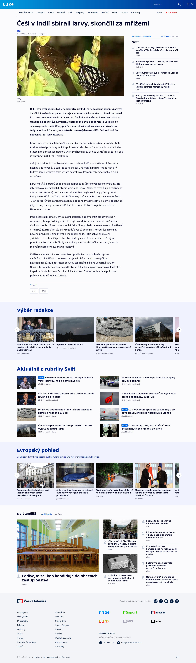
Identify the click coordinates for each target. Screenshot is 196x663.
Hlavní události (26, 12)
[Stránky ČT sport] (130, 612)
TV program (22, 612)
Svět (70, 12)
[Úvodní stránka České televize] (32, 601)
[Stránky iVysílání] (158, 612)
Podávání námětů (63, 638)
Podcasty (135, 12)
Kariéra (58, 633)
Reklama (59, 616)
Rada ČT (59, 629)
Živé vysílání (22, 616)
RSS (177, 657)
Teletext (21, 625)
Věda (114, 12)
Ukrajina (41, 12)
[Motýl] (70, 66)
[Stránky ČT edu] (156, 621)
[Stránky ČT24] (104, 612)
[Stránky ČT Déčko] (104, 621)
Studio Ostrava (62, 625)
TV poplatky (22, 620)
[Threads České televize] (177, 601)
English (37, 657)
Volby (51, 12)
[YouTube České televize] (166, 601)
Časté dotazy (61, 642)
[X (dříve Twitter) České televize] (171, 601)
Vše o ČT (21, 646)
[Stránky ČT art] (128, 621)
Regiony (80, 12)
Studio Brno (60, 620)
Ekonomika (93, 12)
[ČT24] (8, 4)
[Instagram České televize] (155, 601)
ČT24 (19, 31)
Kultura (124, 12)
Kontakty (59, 646)
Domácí (61, 12)
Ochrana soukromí (50, 657)
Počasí (105, 12)
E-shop (20, 638)
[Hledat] (179, 4)
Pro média (60, 612)
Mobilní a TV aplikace (26, 642)
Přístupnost (65, 657)
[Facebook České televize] (161, 601)
